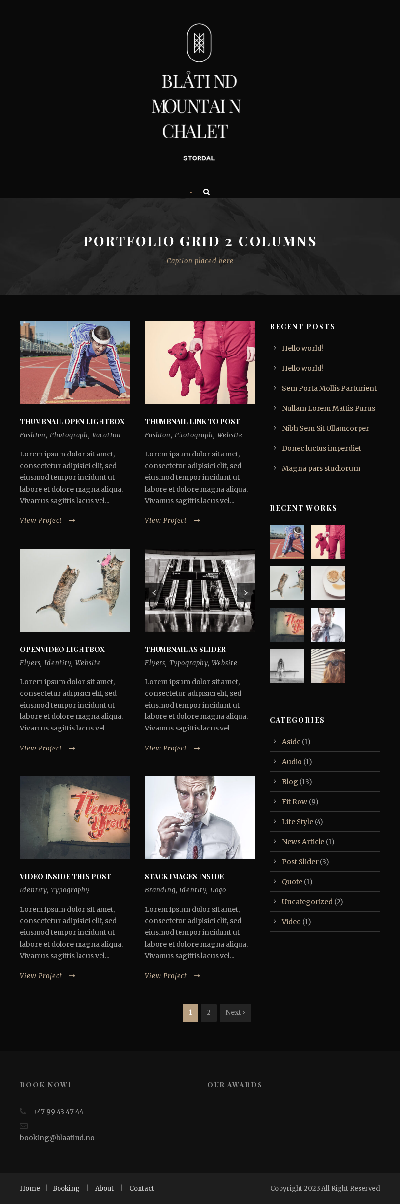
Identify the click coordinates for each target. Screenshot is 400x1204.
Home (30, 1188)
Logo (218, 890)
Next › (235, 1012)
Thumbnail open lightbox (72, 421)
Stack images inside (184, 876)
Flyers (30, 663)
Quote (292, 881)
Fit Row (294, 801)
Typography (188, 663)
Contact (141, 1188)
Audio (292, 761)
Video (291, 921)
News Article (303, 841)
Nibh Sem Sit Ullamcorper (325, 428)
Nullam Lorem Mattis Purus (328, 408)
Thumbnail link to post (192, 421)
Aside (291, 741)
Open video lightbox (62, 649)
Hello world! (302, 348)
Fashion (33, 435)
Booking (66, 1188)
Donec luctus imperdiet (321, 448)
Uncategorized (307, 901)
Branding (160, 890)
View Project (41, 520)
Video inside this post (65, 876)
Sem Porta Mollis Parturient (329, 388)
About (104, 1188)
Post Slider (300, 861)
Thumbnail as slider (185, 649)
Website (230, 435)
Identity (57, 663)
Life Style (297, 821)
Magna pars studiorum (321, 468)
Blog (290, 781)
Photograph (69, 435)
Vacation (106, 435)
